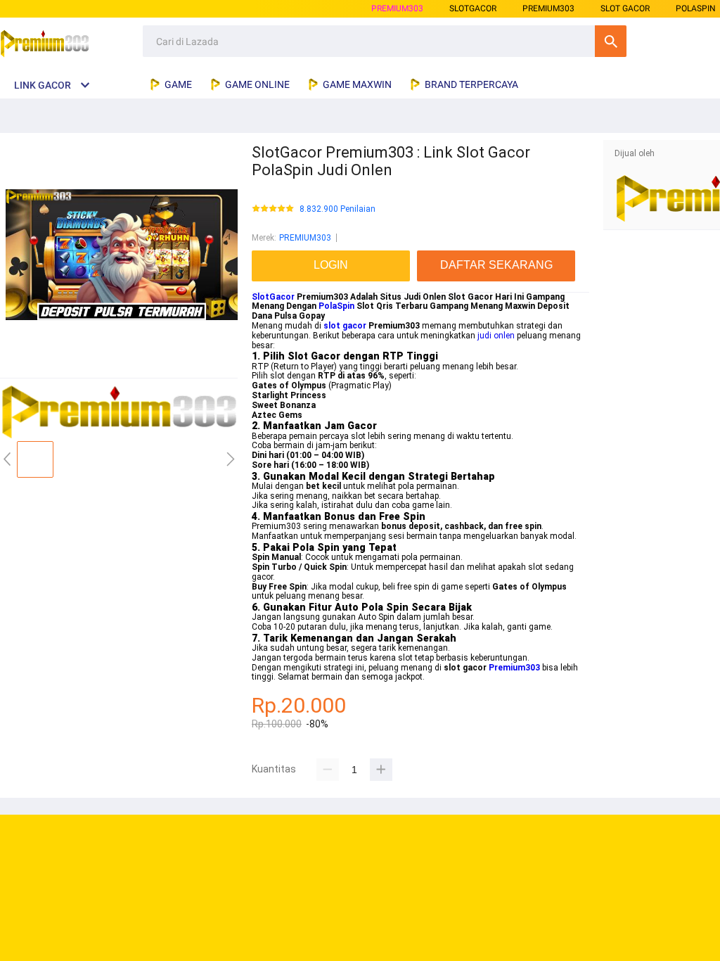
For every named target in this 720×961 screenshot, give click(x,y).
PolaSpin (336, 306)
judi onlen (496, 336)
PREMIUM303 (397, 8)
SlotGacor (273, 297)
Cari (610, 41)
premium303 (548, 8)
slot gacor (344, 326)
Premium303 (514, 668)
